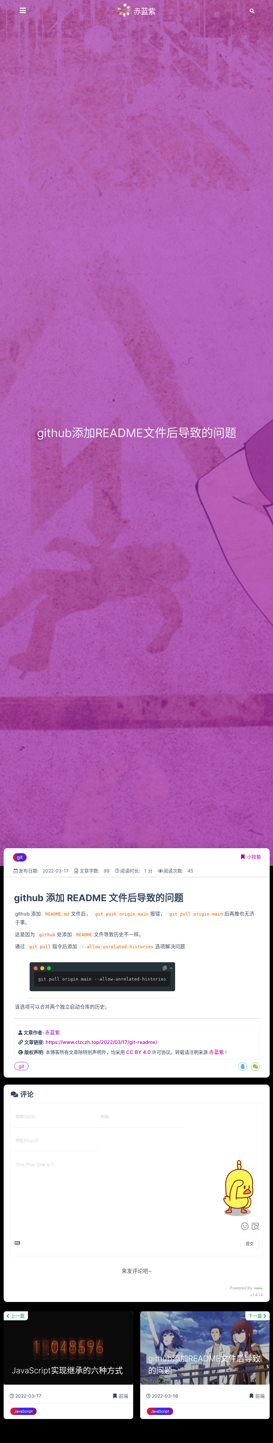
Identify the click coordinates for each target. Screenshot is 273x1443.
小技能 (254, 857)
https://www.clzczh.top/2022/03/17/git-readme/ (101, 1042)
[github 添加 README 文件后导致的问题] (13, 898)
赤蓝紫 (52, 1033)
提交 (250, 1243)
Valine (258, 1288)
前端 (123, 1396)
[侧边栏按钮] (23, 10)
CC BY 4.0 (138, 1052)
